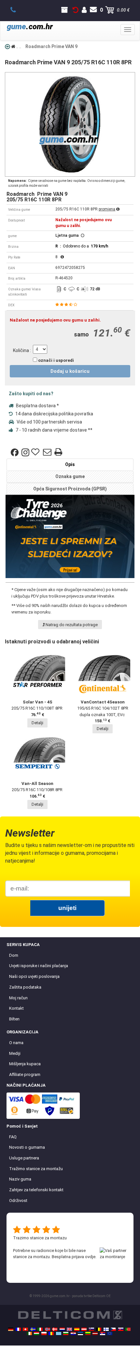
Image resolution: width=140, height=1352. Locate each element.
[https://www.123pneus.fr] (18, 1329)
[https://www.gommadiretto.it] (40, 1329)
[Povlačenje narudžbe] (75, 10)
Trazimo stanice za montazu (40, 1237)
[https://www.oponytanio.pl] (44, 1333)
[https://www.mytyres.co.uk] (69, 1329)
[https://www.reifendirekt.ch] (25, 1329)
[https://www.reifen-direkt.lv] (95, 1333)
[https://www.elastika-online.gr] (58, 1333)
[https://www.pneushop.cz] (113, 1329)
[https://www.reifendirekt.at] (84, 1329)
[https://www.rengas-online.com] (106, 1329)
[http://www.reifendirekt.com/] (109, 1333)
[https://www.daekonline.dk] (54, 1329)
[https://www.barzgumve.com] (65, 1333)
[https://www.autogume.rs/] (102, 1333)
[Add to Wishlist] (36, 452)
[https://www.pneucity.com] (128, 1329)
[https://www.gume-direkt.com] (91, 1329)
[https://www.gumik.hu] (36, 1333)
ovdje (90, 1256)
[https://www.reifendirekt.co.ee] (80, 1333)
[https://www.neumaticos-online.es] (76, 1329)
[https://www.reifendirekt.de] (10, 1329)
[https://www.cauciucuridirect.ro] (51, 1333)
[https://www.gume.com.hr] (73, 1333)
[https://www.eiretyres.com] (29, 1333)
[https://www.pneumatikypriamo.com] (120, 1329)
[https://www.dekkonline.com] (47, 1329)
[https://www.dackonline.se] (32, 1329)
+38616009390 (17, 10)
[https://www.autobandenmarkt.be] (98, 1329)
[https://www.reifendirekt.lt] (88, 1333)
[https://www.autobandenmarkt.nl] (62, 1329)
